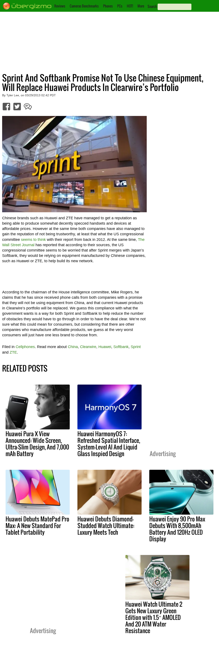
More (141, 6)
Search (152, 6)
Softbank (121, 347)
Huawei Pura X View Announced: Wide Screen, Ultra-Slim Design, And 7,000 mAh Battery (37, 443)
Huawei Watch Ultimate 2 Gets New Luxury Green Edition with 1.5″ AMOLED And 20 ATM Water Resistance (153, 617)
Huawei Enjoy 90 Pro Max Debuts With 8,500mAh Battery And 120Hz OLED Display (177, 529)
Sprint (136, 347)
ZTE (13, 352)
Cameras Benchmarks (84, 6)
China (73, 347)
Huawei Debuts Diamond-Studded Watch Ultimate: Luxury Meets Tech (105, 525)
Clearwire (88, 347)
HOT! (130, 6)
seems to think (33, 239)
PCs (119, 6)
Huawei (104, 347)
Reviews (59, 6)
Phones (108, 6)
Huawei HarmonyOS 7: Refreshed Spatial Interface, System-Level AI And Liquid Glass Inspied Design (108, 443)
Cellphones (25, 347)
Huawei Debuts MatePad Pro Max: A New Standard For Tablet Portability (37, 525)
